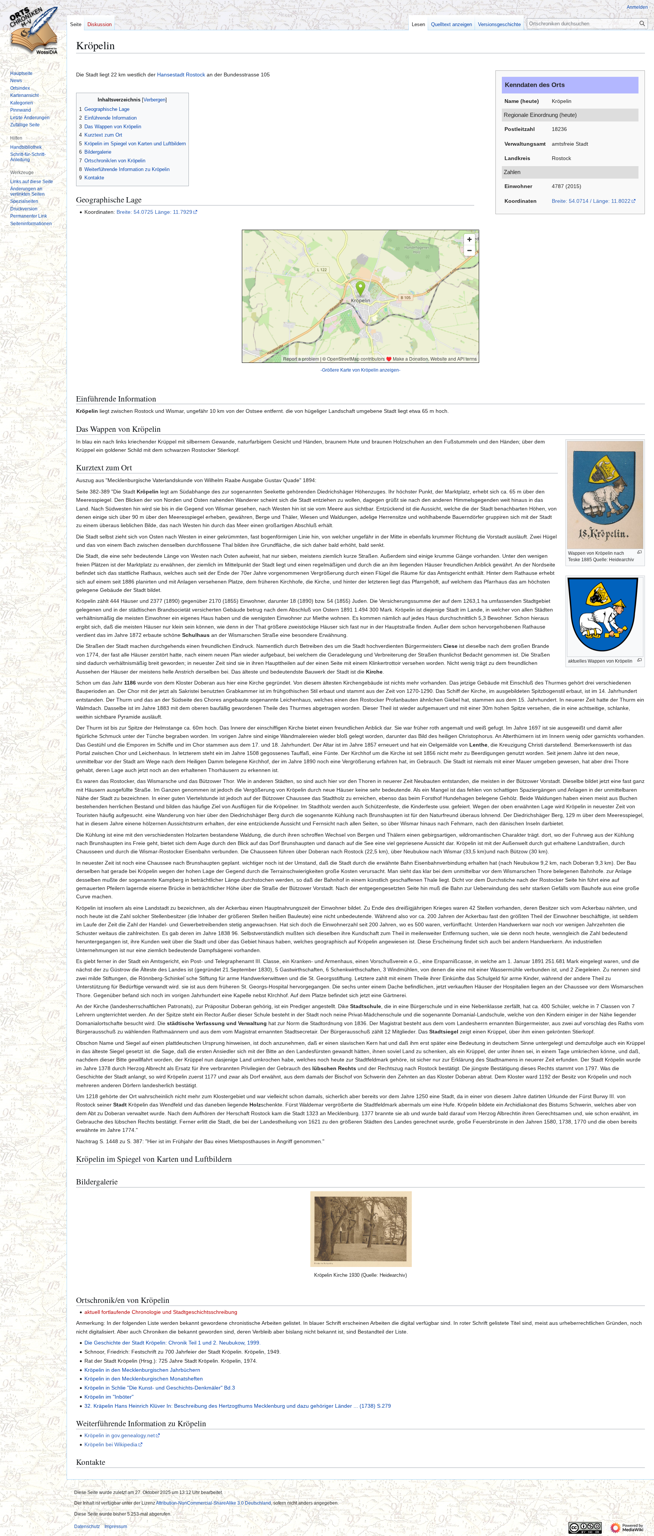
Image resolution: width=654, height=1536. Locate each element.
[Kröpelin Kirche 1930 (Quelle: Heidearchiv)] (361, 1229)
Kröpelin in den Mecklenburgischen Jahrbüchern (142, 1370)
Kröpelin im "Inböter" (109, 1397)
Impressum (115, 1526)
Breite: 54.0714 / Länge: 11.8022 (591, 201)
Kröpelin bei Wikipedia (110, 1444)
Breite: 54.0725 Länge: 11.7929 (154, 212)
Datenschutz (87, 1526)
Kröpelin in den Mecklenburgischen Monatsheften (143, 1379)
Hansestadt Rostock (181, 75)
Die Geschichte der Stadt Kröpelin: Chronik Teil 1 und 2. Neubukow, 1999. (172, 1343)
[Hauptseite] (33, 30)
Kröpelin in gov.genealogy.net (119, 1435)
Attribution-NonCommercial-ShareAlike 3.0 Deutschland (213, 1503)
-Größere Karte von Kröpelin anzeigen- (360, 369)
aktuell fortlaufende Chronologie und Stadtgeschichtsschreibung (160, 1312)
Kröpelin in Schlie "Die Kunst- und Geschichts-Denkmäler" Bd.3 (159, 1388)
